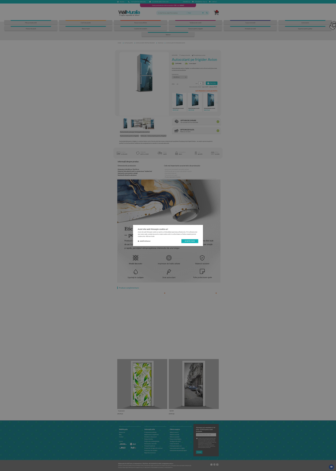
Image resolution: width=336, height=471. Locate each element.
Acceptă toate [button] (190, 241)
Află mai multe (150, 236)
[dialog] (168, 235)
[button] (144, 241)
